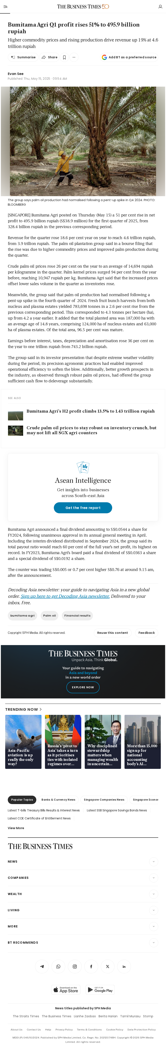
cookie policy (114, 1029)
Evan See (16, 73)
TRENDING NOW (21, 709)
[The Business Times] (79, 6)
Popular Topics (22, 799)
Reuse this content (112, 633)
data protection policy (142, 1029)
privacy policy (64, 1029)
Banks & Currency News (58, 799)
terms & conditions (89, 1029)
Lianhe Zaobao (85, 1016)
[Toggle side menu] (5, 6)
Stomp (148, 1016)
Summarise (26, 57)
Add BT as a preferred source (132, 57)
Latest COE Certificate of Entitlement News (39, 818)
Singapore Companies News (104, 799)
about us (16, 1029)
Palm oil (49, 616)
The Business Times (56, 1016)
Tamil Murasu (130, 1016)
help (48, 1029)
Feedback (147, 633)
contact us (34, 1029)
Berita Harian (108, 1016)
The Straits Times (26, 1016)
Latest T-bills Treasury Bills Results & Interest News (44, 810)
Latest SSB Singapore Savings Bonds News (117, 810)
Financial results (77, 616)
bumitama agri (22, 616)
